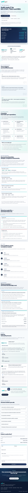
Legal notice (14, 487)
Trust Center (10, 487)
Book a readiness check (5, 15)
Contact (2, 487)
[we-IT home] (4, 1)
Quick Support (6, 487)
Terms (21, 487)
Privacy (18, 487)
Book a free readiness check (14, 478)
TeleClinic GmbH (11, 341)
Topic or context (4, 453)
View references (13, 15)
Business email (4, 449)
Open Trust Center (5, 394)
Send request (13, 464)
